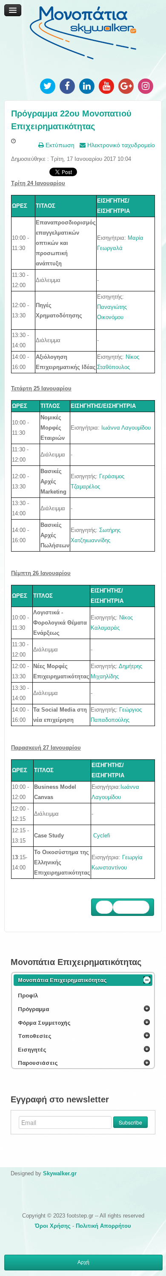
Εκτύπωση (59, 145)
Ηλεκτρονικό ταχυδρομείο (120, 145)
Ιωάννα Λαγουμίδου (126, 427)
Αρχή (83, 1262)
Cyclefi (101, 835)
